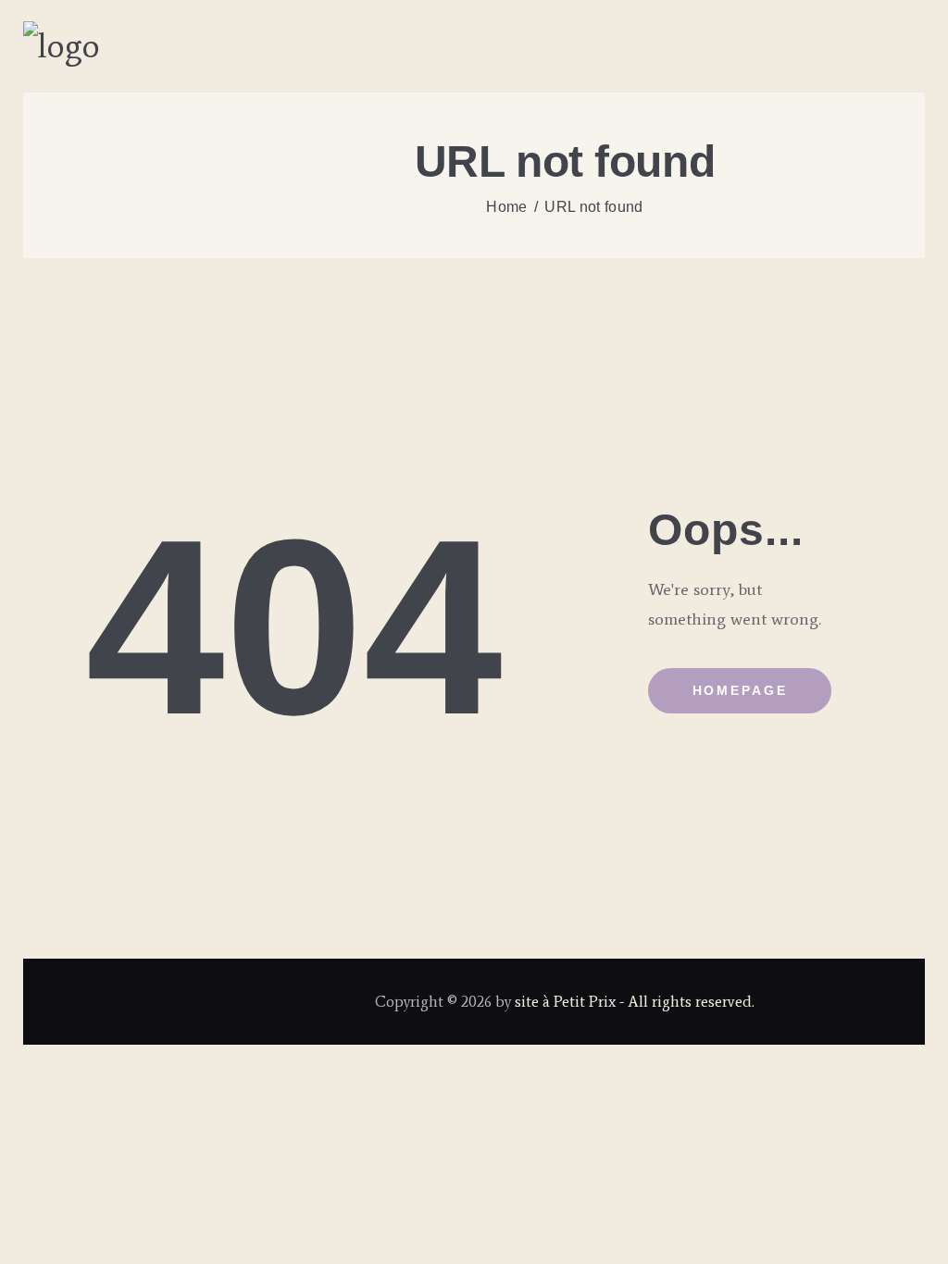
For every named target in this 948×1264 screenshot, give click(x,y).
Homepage (740, 690)
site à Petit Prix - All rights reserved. (635, 1001)
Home (506, 207)
